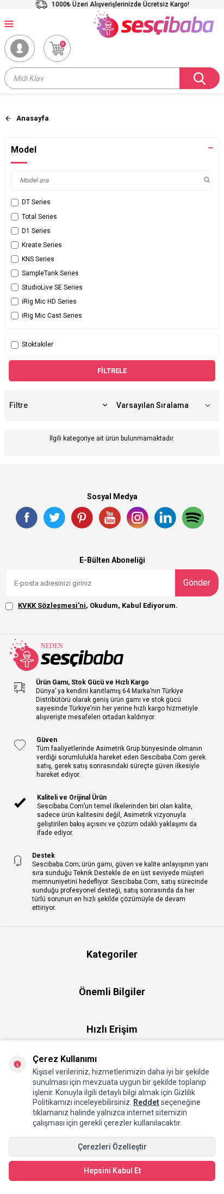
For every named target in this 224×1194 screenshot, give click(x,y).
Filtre (18, 405)
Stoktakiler (37, 344)
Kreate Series (42, 245)
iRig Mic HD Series (49, 301)
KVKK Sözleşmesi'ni (52, 605)
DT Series (36, 202)
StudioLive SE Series (52, 287)
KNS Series (38, 259)
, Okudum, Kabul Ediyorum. (98, 605)
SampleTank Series (50, 273)
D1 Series (36, 231)
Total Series (39, 217)
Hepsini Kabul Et (112, 1170)
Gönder (196, 582)
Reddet (146, 1102)
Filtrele (112, 371)
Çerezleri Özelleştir (112, 1146)
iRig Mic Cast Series (52, 315)
